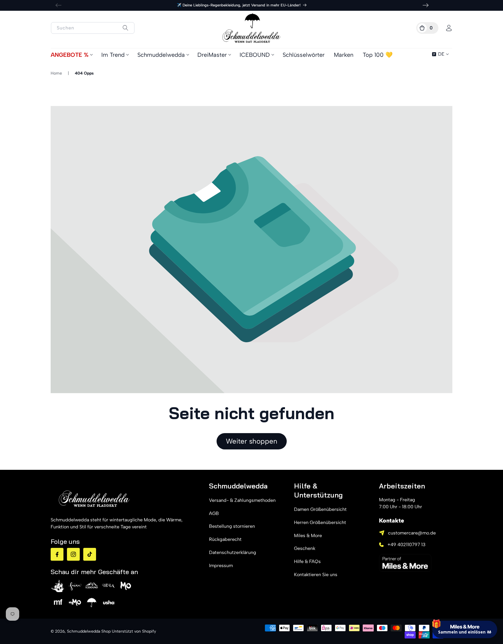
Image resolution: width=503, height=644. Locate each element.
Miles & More (308, 535)
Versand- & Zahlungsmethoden (242, 500)
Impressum (221, 565)
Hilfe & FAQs (307, 561)
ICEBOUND (255, 54)
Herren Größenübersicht (320, 522)
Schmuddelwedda (161, 54)
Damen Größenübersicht (320, 509)
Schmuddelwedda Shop (89, 631)
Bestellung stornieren (232, 526)
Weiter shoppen (251, 441)
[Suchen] (125, 27)
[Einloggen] (448, 27)
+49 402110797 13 (406, 544)
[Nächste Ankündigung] (425, 5)
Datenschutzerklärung (232, 552)
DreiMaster (212, 54)
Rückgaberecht (225, 539)
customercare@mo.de (412, 533)
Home (56, 73)
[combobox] (92, 28)
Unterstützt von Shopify (134, 631)
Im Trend (113, 54)
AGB (214, 513)
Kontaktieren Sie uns (315, 574)
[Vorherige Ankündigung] (58, 5)
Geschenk (304, 548)
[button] (427, 28)
